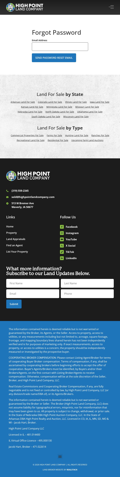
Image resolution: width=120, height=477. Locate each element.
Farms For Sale (54, 135)
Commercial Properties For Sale (27, 135)
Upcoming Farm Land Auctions (87, 140)
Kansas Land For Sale (32, 106)
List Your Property (17, 251)
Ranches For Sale (100, 135)
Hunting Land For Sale (76, 135)
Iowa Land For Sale (99, 101)
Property (11, 232)
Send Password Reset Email (54, 57)
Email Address (39, 40)
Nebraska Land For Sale (30, 111)
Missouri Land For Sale (87, 106)
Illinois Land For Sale (76, 101)
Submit (14, 304)
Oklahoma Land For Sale (89, 111)
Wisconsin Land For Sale (76, 116)
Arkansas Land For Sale (23, 101)
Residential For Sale (58, 140)
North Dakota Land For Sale (59, 111)
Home (9, 226)
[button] (60, 456)
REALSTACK (72, 469)
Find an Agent (14, 245)
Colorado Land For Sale (50, 101)
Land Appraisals (15, 239)
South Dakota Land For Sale (46, 116)
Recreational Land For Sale (31, 140)
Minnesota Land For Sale (59, 106)
